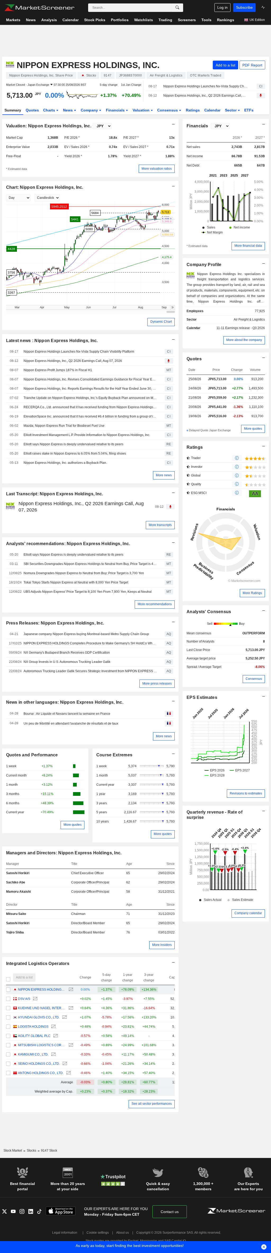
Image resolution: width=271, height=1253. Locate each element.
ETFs (249, 110)
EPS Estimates (202, 697)
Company (90, 110)
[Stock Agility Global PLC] (55, 1036)
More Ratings (252, 593)
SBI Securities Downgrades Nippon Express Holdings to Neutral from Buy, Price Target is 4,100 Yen (90, 564)
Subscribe (244, 7)
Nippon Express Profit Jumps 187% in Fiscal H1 (58, 370)
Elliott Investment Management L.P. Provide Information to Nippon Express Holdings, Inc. (87, 435)
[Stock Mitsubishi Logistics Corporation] (70, 1045)
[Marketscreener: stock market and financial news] (39, 8)
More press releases (157, 683)
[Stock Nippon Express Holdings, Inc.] (70, 989)
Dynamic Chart (161, 322)
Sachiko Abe (15, 882)
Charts (49, 110)
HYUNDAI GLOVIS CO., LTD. (39, 1017)
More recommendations (155, 604)
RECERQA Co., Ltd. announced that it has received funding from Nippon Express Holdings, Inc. (90, 407)
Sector (231, 110)
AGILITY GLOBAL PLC (34, 1036)
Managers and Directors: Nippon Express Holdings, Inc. (64, 853)
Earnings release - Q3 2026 (245, 328)
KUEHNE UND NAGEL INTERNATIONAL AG (42, 1008)
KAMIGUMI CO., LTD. (33, 1054)
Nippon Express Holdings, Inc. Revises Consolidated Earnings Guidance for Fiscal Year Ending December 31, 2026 (90, 379)
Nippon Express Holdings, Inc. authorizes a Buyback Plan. (65, 463)
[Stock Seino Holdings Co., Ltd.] (64, 1064)
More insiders (162, 945)
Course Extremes (114, 755)
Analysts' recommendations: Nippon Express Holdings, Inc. (68, 543)
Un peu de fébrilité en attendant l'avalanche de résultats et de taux (71, 723)
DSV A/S (24, 999)
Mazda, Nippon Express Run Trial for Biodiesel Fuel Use (64, 426)
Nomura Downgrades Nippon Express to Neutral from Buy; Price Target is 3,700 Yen (84, 573)
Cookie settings (98, 1232)
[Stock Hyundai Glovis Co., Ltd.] (64, 1017)
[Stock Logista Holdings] (53, 1027)
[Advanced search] (177, 7)
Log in (222, 7)
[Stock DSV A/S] (34, 999)
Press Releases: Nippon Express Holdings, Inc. (55, 623)
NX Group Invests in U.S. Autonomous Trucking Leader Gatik (67, 662)
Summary (12, 110)
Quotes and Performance (32, 755)
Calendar (212, 110)
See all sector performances (152, 1104)
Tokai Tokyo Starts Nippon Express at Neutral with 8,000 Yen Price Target (76, 582)
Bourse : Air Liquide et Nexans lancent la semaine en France (67, 714)
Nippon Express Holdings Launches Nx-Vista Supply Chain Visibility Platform (205, 86)
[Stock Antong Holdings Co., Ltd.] (68, 1073)
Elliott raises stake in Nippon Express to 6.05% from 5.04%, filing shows (75, 453)
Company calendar (248, 913)
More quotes (73, 825)
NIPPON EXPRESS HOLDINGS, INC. (42, 989)
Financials (116, 110)
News (68, 110)
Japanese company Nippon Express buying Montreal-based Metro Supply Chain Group (86, 634)
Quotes (32, 110)
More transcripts (160, 525)
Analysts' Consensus (209, 611)
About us (122, 1232)
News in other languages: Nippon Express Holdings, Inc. (64, 702)
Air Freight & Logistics (249, 319)
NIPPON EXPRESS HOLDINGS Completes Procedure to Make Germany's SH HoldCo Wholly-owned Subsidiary (90, 643)
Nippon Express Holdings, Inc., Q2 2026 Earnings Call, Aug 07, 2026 (205, 95)
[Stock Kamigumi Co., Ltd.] (53, 1054)
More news (164, 475)
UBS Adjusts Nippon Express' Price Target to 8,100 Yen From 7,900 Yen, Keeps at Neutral (88, 592)
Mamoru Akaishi (18, 891)
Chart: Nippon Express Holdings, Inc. (44, 187)
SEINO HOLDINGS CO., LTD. (39, 1064)
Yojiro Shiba (15, 932)
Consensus (168, 110)
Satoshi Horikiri (17, 873)
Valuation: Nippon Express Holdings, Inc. (48, 126)
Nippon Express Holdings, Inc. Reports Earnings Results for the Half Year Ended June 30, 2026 (90, 388)
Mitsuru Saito (16, 914)
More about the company (244, 340)
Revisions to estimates (246, 793)
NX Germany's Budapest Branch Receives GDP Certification (67, 652)
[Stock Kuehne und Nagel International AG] (70, 1008)
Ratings (193, 110)
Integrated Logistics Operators (38, 963)
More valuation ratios (157, 168)
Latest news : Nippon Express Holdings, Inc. (52, 340)
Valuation (142, 110)
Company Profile (204, 264)
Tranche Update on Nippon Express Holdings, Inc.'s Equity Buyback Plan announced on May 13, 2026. (90, 398)
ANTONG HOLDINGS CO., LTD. (41, 1073)
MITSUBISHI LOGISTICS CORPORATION (42, 1045)
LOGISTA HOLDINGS (33, 1027)
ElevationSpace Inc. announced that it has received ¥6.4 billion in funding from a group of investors (90, 416)
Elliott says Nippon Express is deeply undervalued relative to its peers (73, 444)
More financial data (248, 246)
